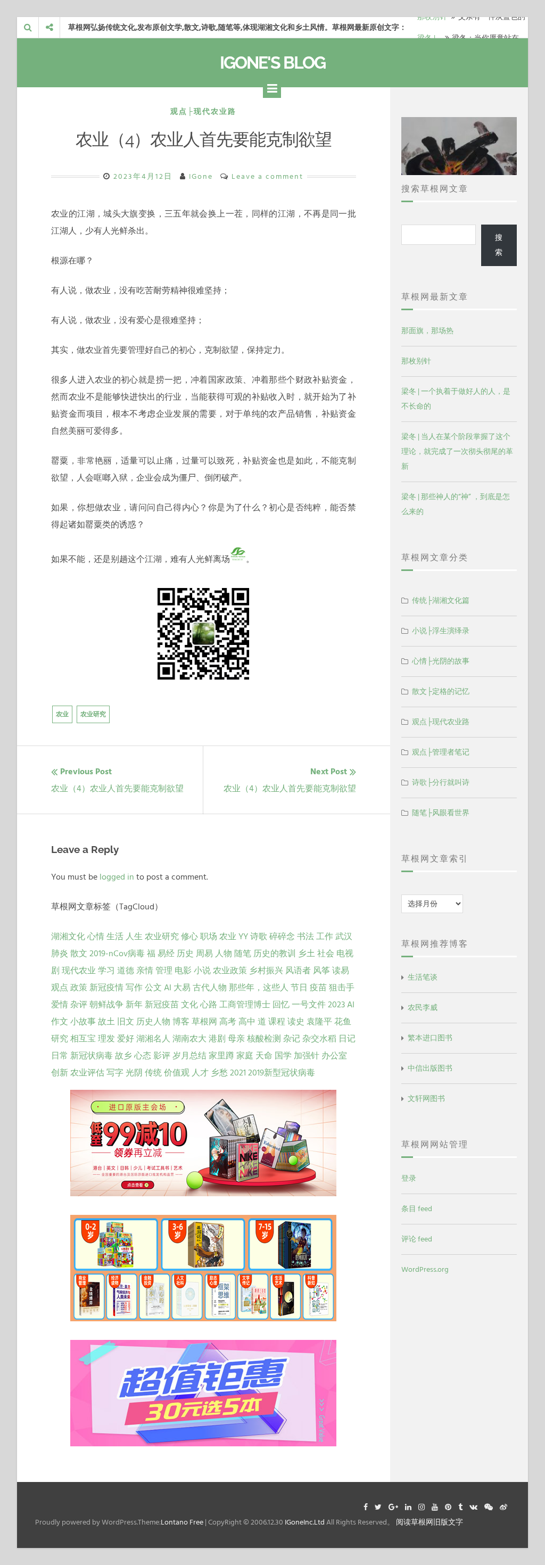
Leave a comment (267, 176)
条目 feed (416, 1209)
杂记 (291, 1039)
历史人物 (153, 1022)
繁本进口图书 (430, 1038)
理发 (106, 1039)
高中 (246, 1022)
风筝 (321, 971)
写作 (134, 988)
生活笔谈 (422, 977)
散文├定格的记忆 (440, 691)
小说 (202, 971)
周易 (204, 953)
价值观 (176, 1073)
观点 (59, 988)
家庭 (244, 1056)
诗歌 (258, 936)
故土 (106, 1022)
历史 (185, 953)
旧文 (125, 1022)
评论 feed (416, 1239)
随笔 (242, 953)
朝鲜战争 (106, 1005)
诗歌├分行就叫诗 (440, 782)
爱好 (125, 1039)
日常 (59, 1056)
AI (167, 988)
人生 (134, 936)
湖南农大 (189, 1039)
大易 (182, 988)
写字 (114, 1073)
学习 (106, 971)
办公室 (334, 1056)
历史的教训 (274, 953)
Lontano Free (182, 1522)
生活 (114, 936)
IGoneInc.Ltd (305, 1522)
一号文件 (309, 1005)
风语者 (298, 971)
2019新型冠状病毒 (281, 1073)
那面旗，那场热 (427, 331)
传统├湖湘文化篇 (440, 600)
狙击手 (341, 988)
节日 (299, 988)
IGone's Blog (272, 62)
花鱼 (342, 1022)
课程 (276, 1022)
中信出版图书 (430, 1068)
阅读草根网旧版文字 (429, 1522)
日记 (347, 1039)
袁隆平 (319, 1022)
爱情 (59, 1005)
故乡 (123, 1056)
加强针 (306, 1056)
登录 (408, 1178)
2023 (336, 1005)
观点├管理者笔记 (440, 752)
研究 (59, 1039)
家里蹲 (221, 1056)
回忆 (281, 1005)
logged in (117, 877)
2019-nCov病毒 (117, 953)
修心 (189, 936)
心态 (142, 1056)
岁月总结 (189, 1056)
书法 (305, 936)
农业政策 (230, 971)
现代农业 (79, 971)
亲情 (144, 971)
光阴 (134, 1073)
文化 (189, 1005)
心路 (208, 1005)
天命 (263, 1056)
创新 (59, 1073)
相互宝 (83, 1039)
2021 (238, 1073)
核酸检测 (264, 1039)
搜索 (498, 245)
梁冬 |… (429, 27)
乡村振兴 (266, 971)
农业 (62, 714)
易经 (166, 953)
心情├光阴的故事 (440, 661)
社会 (325, 953)
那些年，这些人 (258, 988)
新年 (134, 1005)
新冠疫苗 (162, 1005)
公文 (153, 988)
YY (243, 936)
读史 (295, 1022)
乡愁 (219, 1073)
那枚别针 (416, 361)
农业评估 (87, 1073)
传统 (153, 1073)
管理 (163, 971)
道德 (125, 971)
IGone (201, 176)
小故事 (83, 1022)
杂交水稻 (319, 1039)
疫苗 (318, 988)
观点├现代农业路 (203, 111)
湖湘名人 (153, 1039)
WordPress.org (425, 1269)
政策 (78, 988)
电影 (183, 971)
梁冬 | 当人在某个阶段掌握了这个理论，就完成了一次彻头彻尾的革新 (457, 451)
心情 (95, 936)
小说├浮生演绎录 (440, 631)
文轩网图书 (426, 1098)
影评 (161, 1056)
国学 (283, 1056)
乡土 (306, 953)
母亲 (236, 1039)
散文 (78, 953)
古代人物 (210, 988)
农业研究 (93, 714)
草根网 (204, 1022)
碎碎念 (282, 936)
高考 (227, 1022)
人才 (200, 1073)
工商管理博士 (244, 1005)
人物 (223, 953)
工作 (324, 936)
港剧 (217, 1039)
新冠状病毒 (91, 1056)
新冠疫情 (106, 988)
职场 (208, 936)
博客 (180, 1022)
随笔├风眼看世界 (440, 813)
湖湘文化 (68, 936)
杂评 (78, 1005)
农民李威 (422, 1007)
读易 (340, 971)
